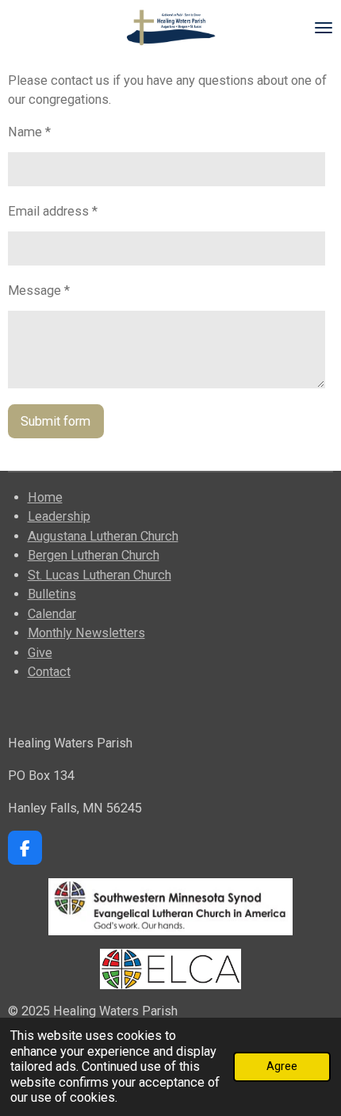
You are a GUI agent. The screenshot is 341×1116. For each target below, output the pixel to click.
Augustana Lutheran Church (103, 536)
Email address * (53, 211)
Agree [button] (281, 1066)
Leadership (59, 516)
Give (40, 652)
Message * (39, 290)
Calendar (52, 613)
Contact (49, 671)
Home (45, 497)
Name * (29, 132)
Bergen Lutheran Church (93, 555)
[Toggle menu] (323, 27)
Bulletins (52, 594)
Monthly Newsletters (86, 632)
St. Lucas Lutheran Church (99, 575)
